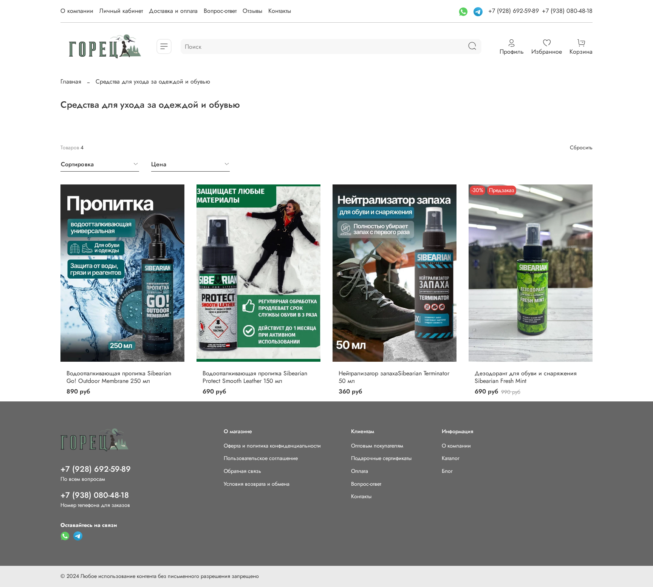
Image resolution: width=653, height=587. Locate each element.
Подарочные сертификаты (381, 458)
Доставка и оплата (173, 10)
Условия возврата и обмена (256, 484)
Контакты (279, 10)
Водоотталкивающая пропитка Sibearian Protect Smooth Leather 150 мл (255, 377)
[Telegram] (479, 10)
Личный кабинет (121, 10)
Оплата (359, 471)
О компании (76, 10)
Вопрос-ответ (220, 10)
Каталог (451, 458)
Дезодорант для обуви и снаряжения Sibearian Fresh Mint (526, 377)
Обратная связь (242, 471)
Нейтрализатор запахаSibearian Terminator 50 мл (394, 377)
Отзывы (252, 10)
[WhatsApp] (464, 10)
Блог (447, 471)
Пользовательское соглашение (261, 458)
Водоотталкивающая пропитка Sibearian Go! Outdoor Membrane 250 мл (119, 377)
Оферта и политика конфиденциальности (272, 445)
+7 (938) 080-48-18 (567, 10)
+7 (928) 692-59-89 (513, 10)
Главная (70, 81)
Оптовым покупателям (377, 445)
